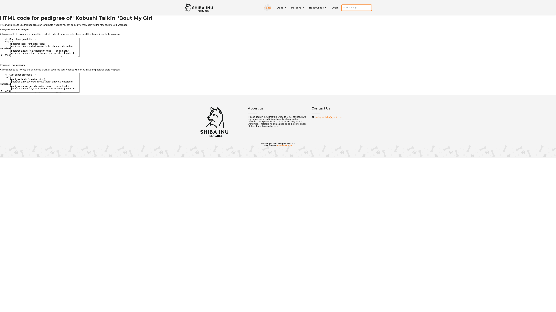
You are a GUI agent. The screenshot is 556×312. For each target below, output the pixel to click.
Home (267, 7)
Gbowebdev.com (284, 145)
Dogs (280, 7)
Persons (296, 7)
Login (335, 7)
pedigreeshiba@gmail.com (328, 117)
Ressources (316, 7)
